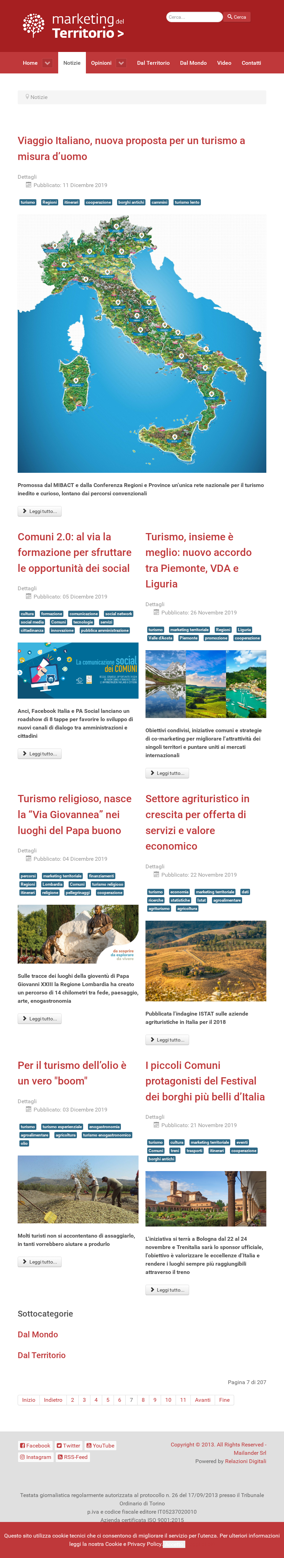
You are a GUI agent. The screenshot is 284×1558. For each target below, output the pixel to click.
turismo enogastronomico (107, 1135)
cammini (159, 202)
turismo (28, 202)
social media (32, 622)
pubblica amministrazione (104, 630)
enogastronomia (104, 1126)
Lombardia (52, 884)
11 (183, 1400)
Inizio (28, 1400)
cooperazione (98, 202)
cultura (27, 613)
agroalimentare (227, 900)
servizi (106, 622)
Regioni (50, 202)
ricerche (156, 900)
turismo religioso (107, 884)
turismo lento (187, 202)
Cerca (240, 17)
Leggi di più (201, 1544)
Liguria (244, 629)
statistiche (180, 900)
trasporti (194, 1150)
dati (245, 891)
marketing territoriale (189, 629)
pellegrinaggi (78, 892)
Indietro (53, 1400)
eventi (242, 1142)
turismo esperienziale (62, 1126)
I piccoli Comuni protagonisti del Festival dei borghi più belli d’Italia (205, 1081)
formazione (51, 613)
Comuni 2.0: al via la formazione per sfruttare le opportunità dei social (75, 552)
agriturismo (159, 908)
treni (175, 1150)
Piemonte (188, 638)
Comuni (58, 622)
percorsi (28, 876)
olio (24, 1143)
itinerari (71, 202)
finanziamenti (101, 876)
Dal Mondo (38, 1334)
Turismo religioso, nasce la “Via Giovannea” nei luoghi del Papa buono (75, 814)
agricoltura (187, 908)
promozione (216, 638)
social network (118, 613)
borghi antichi (131, 202)
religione (50, 892)
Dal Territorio (42, 1355)
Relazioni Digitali (245, 1461)
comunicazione (84, 613)
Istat (201, 900)
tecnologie (83, 622)
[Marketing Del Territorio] (73, 25)
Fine (224, 1400)
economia (179, 891)
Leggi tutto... (42, 511)
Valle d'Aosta (160, 638)
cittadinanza (32, 630)
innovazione (62, 630)
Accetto (174, 1544)
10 (168, 1400)
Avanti (203, 1400)
